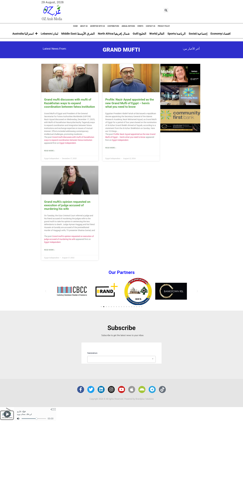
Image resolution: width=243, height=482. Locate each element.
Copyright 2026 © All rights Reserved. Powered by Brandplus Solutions (121, 399)
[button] (166, 10)
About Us (84, 26)
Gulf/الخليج (139, 33)
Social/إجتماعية (198, 33)
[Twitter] (90, 389)
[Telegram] (152, 389)
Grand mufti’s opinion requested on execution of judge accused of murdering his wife (67, 205)
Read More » (49, 151)
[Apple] (131, 389)
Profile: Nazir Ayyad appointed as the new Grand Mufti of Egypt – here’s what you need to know (129, 103)
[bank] (180, 131)
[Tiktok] (162, 389)
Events (140, 26)
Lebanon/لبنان (49, 33)
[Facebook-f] (80, 389)
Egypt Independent (67, 143)
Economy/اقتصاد (221, 33)
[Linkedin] (101, 389)
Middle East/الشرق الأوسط (78, 33)
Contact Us (150, 26)
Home (75, 26)
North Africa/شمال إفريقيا (114, 33)
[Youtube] (121, 389)
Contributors (113, 26)
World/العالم (156, 33)
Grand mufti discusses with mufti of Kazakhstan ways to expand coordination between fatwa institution (69, 103)
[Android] (141, 389)
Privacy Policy (164, 26)
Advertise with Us (97, 26)
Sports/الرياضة (176, 33)
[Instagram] (111, 389)
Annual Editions (128, 26)
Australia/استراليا (23, 33)
